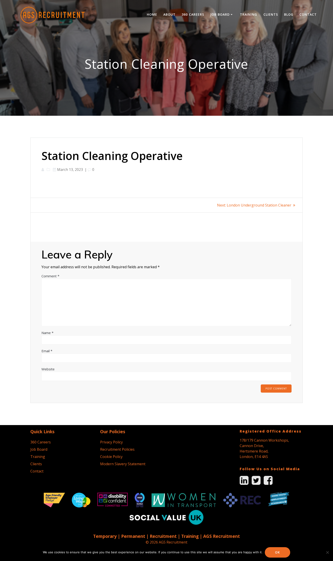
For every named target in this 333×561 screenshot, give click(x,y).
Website (48, 369)
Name (47, 332)
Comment (50, 276)
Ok (277, 552)
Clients (270, 14)
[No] (327, 552)
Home (152, 14)
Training (248, 14)
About (169, 14)
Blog (288, 14)
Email (46, 351)
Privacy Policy (111, 442)
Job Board (220, 14)
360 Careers (193, 14)
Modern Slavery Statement (122, 463)
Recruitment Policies (117, 449)
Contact (308, 14)
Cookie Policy (111, 456)
